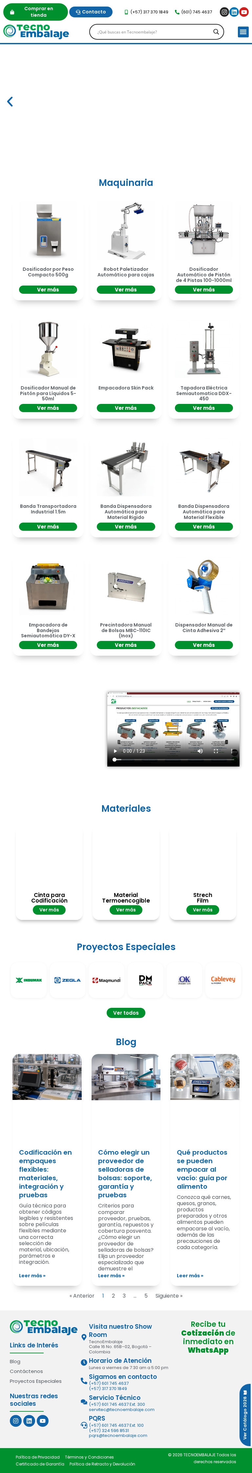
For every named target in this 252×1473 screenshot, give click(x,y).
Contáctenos (26, 1371)
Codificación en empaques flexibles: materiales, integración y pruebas (45, 1174)
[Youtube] (244, 12)
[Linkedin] (234, 12)
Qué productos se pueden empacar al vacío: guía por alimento (202, 1169)
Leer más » (32, 1275)
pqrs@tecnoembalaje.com (118, 1435)
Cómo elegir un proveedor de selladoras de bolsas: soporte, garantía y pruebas (125, 1174)
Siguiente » (169, 1296)
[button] (243, 32)
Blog (15, 1361)
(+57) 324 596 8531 (109, 1430)
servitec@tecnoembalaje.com (122, 1409)
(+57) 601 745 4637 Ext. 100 (116, 1425)
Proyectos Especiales (36, 1381)
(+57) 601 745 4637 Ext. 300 (117, 1404)
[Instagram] (224, 12)
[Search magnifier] (216, 31)
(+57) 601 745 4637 (109, 1383)
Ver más (48, 289)
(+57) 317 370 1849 (108, 1388)
